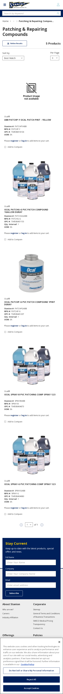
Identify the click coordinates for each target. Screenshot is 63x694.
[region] (31, 666)
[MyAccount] (58, 4)
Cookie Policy (27, 664)
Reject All (31, 679)
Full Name (10, 557)
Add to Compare (15, 147)
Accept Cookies (31, 688)
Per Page (54, 52)
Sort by (5, 53)
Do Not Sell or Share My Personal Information (31, 670)
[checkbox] (5, 147)
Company (10, 569)
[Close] (59, 642)
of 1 (36, 524)
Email (8, 580)
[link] (13, 21)
